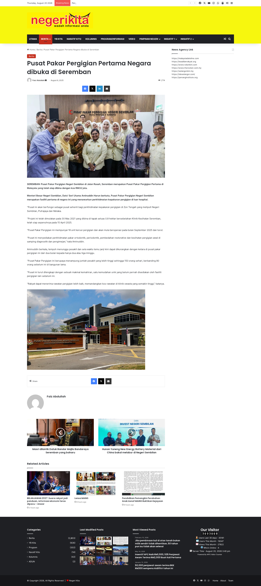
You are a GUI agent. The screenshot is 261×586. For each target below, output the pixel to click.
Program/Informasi (112, 39)
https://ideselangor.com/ (183, 74)
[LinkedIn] (100, 89)
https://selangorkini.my (182, 71)
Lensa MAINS (81, 498)
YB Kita (58, 39)
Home (32, 49)
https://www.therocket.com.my (186, 68)
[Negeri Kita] (60, 20)
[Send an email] (46, 80)
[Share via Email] (107, 89)
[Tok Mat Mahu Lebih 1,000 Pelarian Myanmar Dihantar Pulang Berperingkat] (87, 560)
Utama (33, 39)
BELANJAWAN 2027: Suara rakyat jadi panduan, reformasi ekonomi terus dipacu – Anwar (47, 501)
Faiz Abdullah (38, 80)
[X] (92, 89)
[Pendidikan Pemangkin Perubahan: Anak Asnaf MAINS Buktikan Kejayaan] (143, 483)
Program (33, 547)
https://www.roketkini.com (184, 64)
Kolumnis (91, 39)
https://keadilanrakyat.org (184, 61)
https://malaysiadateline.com (185, 58)
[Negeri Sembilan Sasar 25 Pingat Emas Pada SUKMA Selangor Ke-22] (120, 560)
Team (230, 580)
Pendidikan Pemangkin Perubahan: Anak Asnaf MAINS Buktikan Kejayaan (106, 3)
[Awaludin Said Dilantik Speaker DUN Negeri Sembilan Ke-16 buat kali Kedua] (104, 550)
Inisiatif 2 (186, 39)
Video (132, 39)
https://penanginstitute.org (185, 77)
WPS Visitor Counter (214, 554)
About (223, 580)
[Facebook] (85, 89)
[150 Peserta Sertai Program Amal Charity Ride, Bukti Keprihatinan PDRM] (120, 550)
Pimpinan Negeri (148, 39)
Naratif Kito (74, 39)
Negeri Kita (74, 580)
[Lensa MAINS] (95, 483)
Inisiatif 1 (169, 39)
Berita (44, 39)
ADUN (32, 561)
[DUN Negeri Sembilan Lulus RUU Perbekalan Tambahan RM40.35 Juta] (87, 550)
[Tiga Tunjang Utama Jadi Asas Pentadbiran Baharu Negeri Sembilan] (104, 560)
